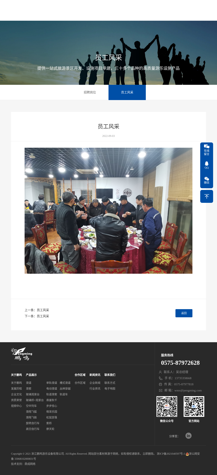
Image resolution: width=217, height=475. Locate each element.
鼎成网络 (30, 463)
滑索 (28, 388)
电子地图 (109, 388)
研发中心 (63, 12)
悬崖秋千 (51, 400)
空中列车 (31, 405)
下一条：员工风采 (37, 316)
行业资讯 (95, 388)
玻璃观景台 (33, 394)
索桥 (49, 423)
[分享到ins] (188, 436)
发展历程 (16, 388)
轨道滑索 (51, 394)
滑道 (28, 382)
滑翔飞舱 (31, 417)
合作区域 (132, 12)
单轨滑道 (51, 382)
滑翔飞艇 (31, 411)
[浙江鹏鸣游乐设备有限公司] (108, 9)
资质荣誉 (16, 400)
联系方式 (109, 382)
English (202, 6)
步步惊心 (51, 405)
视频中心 (16, 405)
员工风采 (127, 92)
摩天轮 (50, 429)
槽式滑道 (65, 382)
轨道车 (64, 394)
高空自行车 (33, 429)
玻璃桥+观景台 (35, 400)
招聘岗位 (90, 92)
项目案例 (84, 12)
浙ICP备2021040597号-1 (171, 453)
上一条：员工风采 (37, 310)
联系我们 (195, 12)
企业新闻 (95, 382)
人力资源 (174, 12)
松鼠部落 (51, 417)
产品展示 (42, 12)
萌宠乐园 (51, 411)
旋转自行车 (33, 423)
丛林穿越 (65, 388)
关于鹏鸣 (21, 12)
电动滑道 (51, 388)
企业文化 (16, 394)
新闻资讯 (153, 12)
